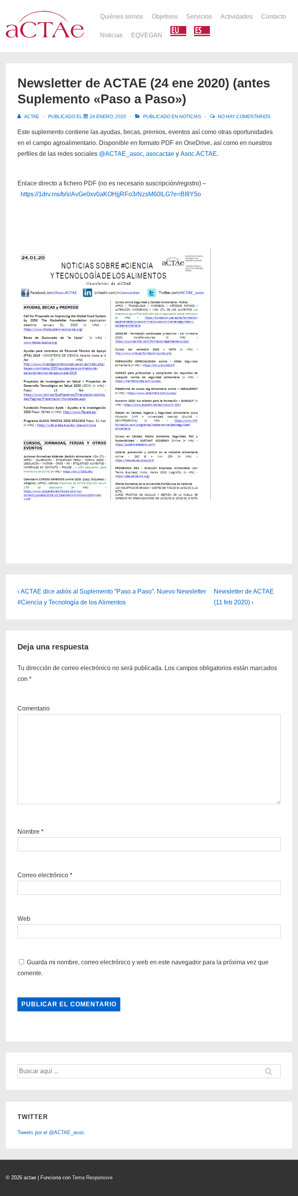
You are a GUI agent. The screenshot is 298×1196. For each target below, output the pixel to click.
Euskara (178, 31)
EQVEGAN (146, 35)
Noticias (111, 35)
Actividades (236, 16)
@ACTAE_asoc (121, 153)
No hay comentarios (244, 116)
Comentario (33, 708)
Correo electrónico (42, 875)
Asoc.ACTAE (198, 153)
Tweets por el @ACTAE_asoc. (51, 1132)
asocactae (160, 153)
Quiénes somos (121, 16)
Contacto (273, 16)
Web (23, 918)
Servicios (199, 16)
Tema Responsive (92, 1177)
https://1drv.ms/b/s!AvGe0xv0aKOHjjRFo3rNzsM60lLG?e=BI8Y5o (111, 194)
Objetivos (165, 16)
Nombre (28, 831)
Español (202, 31)
